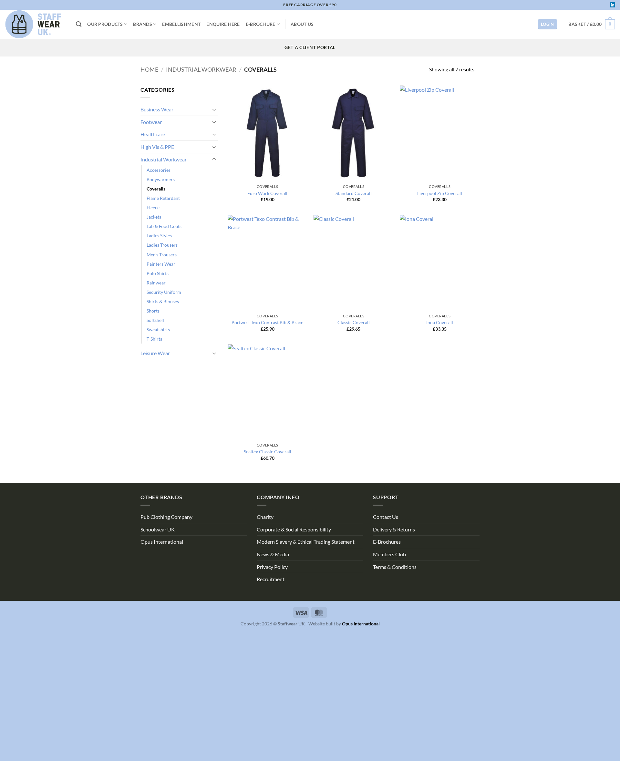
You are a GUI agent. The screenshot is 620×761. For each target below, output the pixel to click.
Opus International (161, 542)
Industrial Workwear (201, 69)
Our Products (105, 24)
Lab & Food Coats (164, 226)
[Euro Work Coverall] (267, 133)
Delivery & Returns (394, 529)
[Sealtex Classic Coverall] (267, 392)
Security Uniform (164, 292)
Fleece (153, 207)
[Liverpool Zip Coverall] (440, 133)
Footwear (151, 122)
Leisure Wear (155, 353)
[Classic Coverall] (353, 262)
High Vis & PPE (157, 147)
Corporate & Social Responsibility (294, 529)
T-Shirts (154, 339)
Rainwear (156, 282)
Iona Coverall (439, 322)
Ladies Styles (159, 235)
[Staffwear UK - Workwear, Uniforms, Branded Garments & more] (35, 24)
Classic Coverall (353, 322)
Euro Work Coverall (267, 193)
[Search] (78, 24)
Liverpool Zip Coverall (439, 193)
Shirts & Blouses (163, 301)
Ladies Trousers (162, 245)
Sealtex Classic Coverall (267, 451)
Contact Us (385, 517)
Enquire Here (223, 24)
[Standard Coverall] (353, 133)
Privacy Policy (272, 567)
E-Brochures (387, 542)
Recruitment (270, 579)
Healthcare (152, 134)
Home (149, 69)
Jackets (154, 217)
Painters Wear (161, 264)
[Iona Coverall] (440, 262)
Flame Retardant (163, 198)
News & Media (273, 554)
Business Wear (156, 109)
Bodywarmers (161, 179)
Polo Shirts (158, 273)
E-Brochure (260, 24)
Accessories (158, 170)
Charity (265, 517)
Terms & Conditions (395, 567)
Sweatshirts (158, 329)
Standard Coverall (354, 193)
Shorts (153, 311)
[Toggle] (214, 109)
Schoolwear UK (157, 529)
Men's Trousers (162, 254)
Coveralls (156, 188)
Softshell (155, 320)
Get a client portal (310, 47)
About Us (302, 24)
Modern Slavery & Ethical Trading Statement (306, 542)
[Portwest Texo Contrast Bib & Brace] (267, 262)
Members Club (389, 554)
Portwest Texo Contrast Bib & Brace (267, 322)
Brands (142, 24)
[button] (591, 24)
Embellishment (181, 24)
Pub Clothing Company (166, 517)
